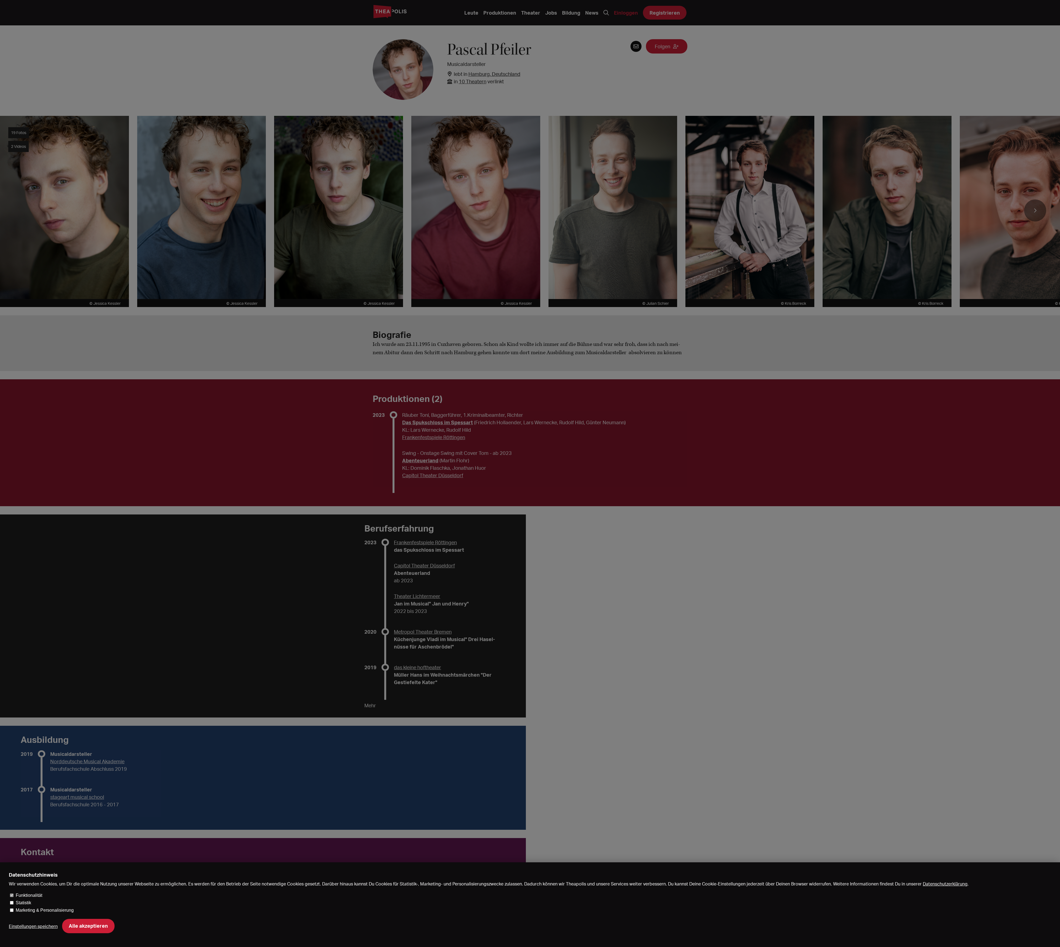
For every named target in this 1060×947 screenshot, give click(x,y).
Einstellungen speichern (33, 926)
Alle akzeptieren (88, 926)
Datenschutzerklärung (945, 884)
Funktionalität (29, 895)
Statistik (23, 902)
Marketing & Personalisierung (45, 910)
